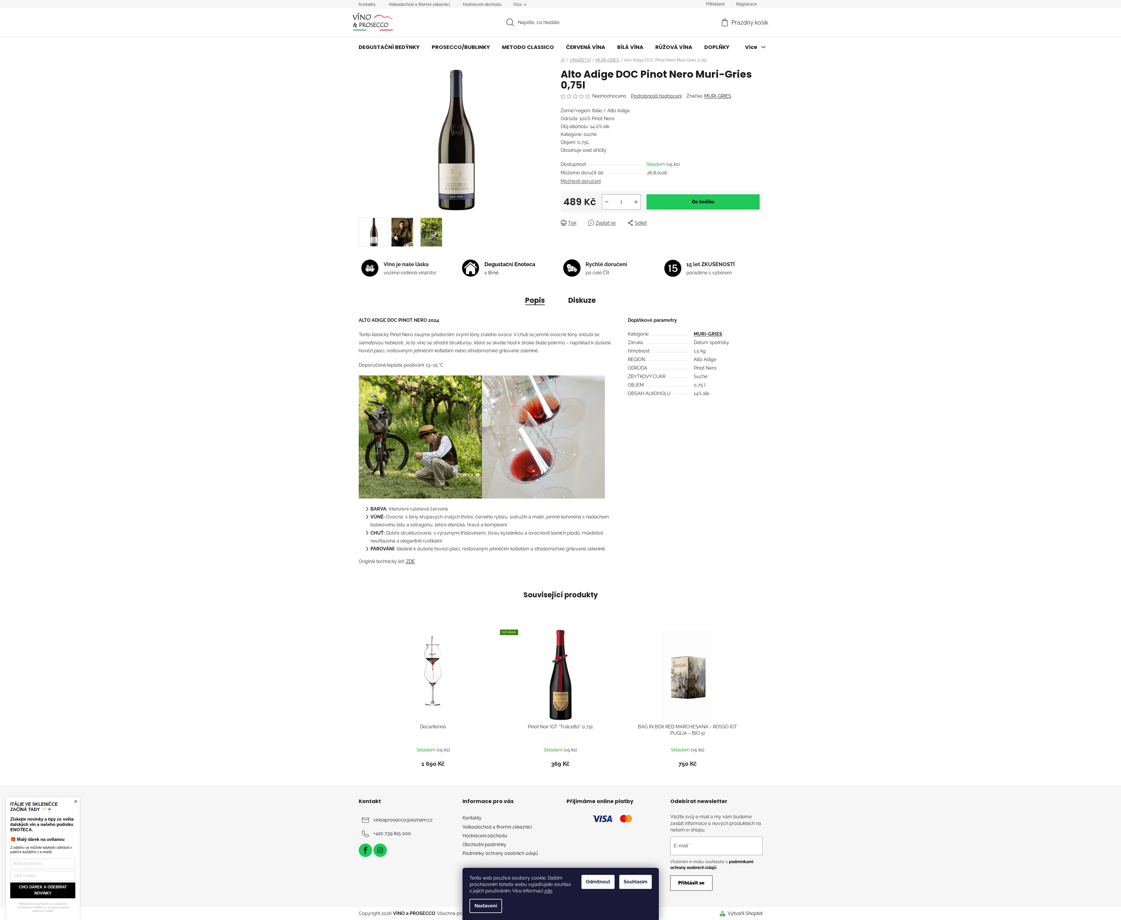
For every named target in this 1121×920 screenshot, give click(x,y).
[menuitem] (389, 47)
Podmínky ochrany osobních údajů (500, 853)
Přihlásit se (691, 883)
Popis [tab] (535, 300)
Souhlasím (635, 882)
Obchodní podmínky (484, 844)
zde (548, 891)
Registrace (746, 4)
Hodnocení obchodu (482, 4)
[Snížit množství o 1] (606, 202)
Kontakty (367, 4)
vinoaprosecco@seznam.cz (403, 820)
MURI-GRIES (717, 96)
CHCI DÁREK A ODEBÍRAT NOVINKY (43, 890)
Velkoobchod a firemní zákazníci (419, 4)
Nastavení (485, 906)
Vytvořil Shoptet (745, 913)
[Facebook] (365, 850)
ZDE (410, 561)
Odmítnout (598, 882)
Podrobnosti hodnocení (656, 96)
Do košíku (703, 202)
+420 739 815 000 (392, 833)
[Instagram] (380, 850)
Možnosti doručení (581, 181)
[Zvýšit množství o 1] (636, 202)
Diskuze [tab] (582, 300)
